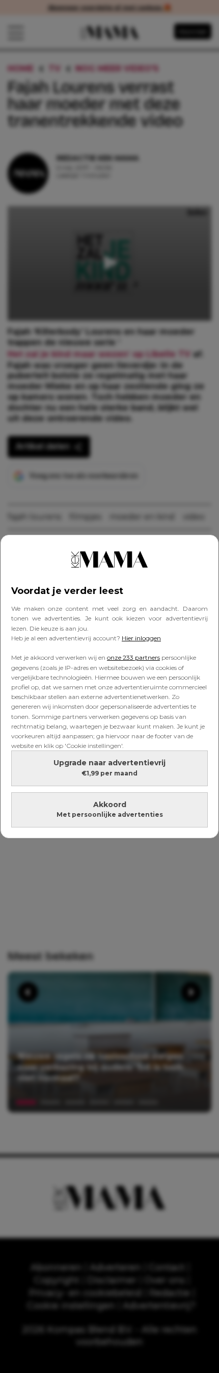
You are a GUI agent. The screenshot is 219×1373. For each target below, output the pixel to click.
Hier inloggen (141, 638)
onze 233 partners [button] (133, 657)
